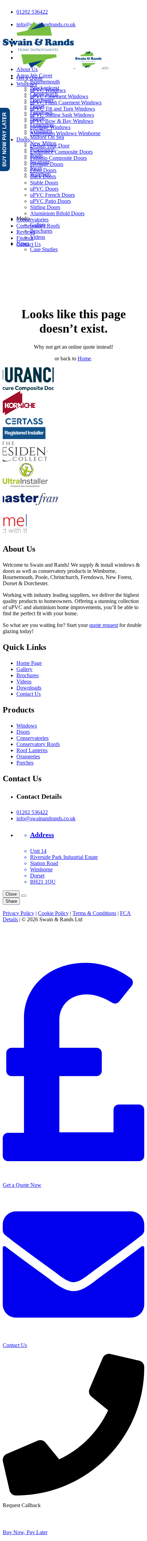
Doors (23, 139)
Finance (25, 238)
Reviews (25, 232)
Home (84, 358)
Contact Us (28, 244)
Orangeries (28, 756)
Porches (25, 763)
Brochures (41, 231)
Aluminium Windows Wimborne (65, 133)
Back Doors (43, 176)
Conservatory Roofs (38, 226)
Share (11, 901)
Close (11, 894)
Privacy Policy (18, 913)
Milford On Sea (47, 137)
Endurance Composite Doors (61, 152)
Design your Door (49, 146)
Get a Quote (29, 78)
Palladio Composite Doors (58, 158)
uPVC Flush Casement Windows (66, 102)
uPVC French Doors (52, 195)
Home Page (29, 663)
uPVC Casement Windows (59, 96)
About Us (27, 69)
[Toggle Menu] (105, 68)
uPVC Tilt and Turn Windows (62, 109)
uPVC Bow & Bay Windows (61, 121)
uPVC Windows (48, 90)
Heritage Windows (50, 127)
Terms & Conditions (94, 913)
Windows (26, 84)
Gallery (24, 669)
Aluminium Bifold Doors (57, 213)
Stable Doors (44, 182)
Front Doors (43, 170)
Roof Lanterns (32, 750)
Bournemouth (45, 82)
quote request (103, 625)
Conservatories (32, 219)
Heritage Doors (46, 164)
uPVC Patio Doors (50, 201)
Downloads (28, 688)
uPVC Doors (44, 189)
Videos (37, 237)
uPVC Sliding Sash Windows (62, 115)
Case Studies (44, 249)
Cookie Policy (53, 913)
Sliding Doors (45, 207)
